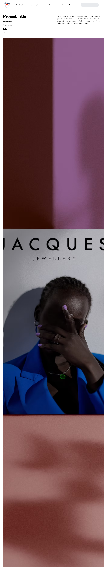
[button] (20, 5)
